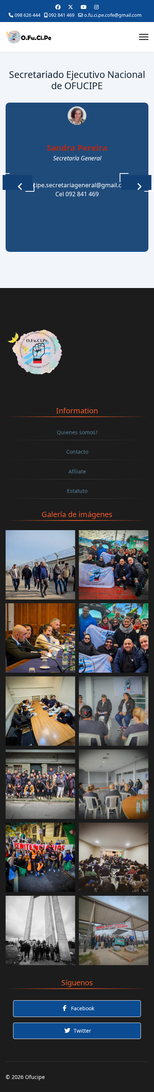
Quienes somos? (77, 432)
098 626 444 (27, 15)
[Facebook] (58, 6)
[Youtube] (84, 6)
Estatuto (77, 490)
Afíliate (77, 471)
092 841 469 (61, 15)
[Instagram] (96, 6)
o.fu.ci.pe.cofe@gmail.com (113, 15)
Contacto (77, 451)
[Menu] (143, 37)
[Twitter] (70, 6)
